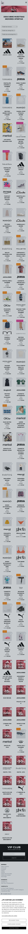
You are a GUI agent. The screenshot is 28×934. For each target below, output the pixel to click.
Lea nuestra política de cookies (9, 915)
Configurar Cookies (14, 924)
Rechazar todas (14, 920)
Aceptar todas (14, 928)
